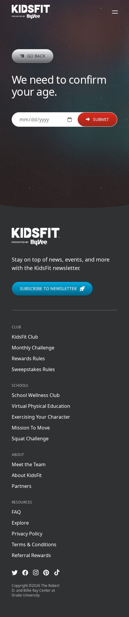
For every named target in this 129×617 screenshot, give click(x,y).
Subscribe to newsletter (48, 288)
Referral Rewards (31, 555)
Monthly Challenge (33, 347)
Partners (22, 486)
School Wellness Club (36, 395)
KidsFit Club (25, 336)
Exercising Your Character (41, 417)
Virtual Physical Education (41, 406)
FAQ (16, 512)
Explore (20, 522)
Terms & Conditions (34, 544)
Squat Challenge (30, 438)
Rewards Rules (28, 358)
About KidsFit (27, 475)
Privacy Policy (27, 533)
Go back (36, 56)
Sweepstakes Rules (33, 369)
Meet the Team (29, 464)
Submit (101, 119)
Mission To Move (31, 427)
